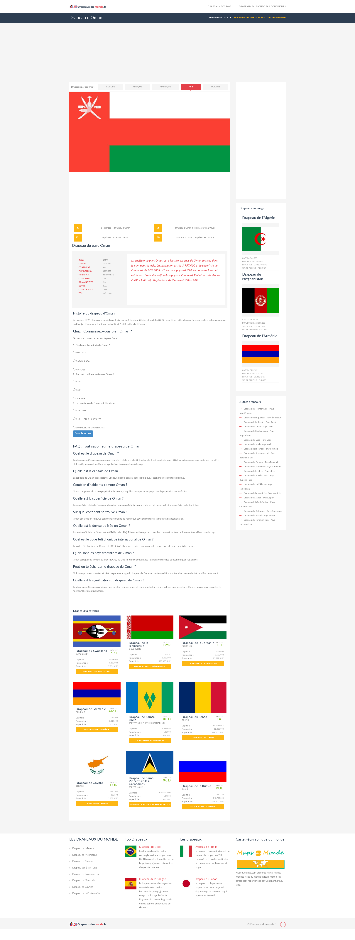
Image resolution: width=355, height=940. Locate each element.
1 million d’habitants (88, 419)
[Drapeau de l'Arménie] (97, 693)
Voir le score (83, 433)
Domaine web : (86, 282)
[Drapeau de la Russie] (202, 766)
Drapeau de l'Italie (206, 847)
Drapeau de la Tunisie (254, 449)
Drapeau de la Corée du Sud (86, 893)
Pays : (81, 260)
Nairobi (80, 370)
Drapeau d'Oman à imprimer (189, 238)
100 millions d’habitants (90, 428)
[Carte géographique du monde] (261, 858)
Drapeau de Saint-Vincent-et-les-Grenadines (150, 805)
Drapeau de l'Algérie (258, 218)
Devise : (83, 286)
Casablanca (82, 361)
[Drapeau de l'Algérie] (260, 239)
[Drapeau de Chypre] (97, 765)
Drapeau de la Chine (82, 887)
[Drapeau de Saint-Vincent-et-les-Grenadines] (150, 762)
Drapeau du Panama (253, 462)
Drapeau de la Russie (202, 807)
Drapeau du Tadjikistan (255, 484)
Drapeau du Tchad (203, 738)
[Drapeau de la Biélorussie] (150, 627)
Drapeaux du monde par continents (262, 6)
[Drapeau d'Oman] (149, 132)
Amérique (165, 87)
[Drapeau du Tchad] (202, 697)
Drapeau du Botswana (254, 511)
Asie (191, 87)
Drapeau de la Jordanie (203, 664)
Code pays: (84, 278)
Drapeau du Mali (252, 444)
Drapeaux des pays (219, 6)
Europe (110, 87)
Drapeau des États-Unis (84, 868)
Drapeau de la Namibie (255, 493)
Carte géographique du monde (260, 839)
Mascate (80, 353)
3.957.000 (80, 411)
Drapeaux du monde (220, 18)
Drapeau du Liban (252, 426)
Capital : (83, 264)
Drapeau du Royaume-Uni (256, 453)
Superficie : (85, 275)
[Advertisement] (177, 56)
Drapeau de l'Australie (83, 880)
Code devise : (86, 290)
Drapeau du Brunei (253, 515)
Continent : (85, 267)
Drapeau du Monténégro (256, 409)
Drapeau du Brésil (150, 847)
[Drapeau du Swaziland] (97, 631)
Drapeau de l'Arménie (96, 730)
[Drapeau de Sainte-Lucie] (150, 697)
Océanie (215, 87)
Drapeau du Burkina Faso (256, 475)
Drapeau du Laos (252, 440)
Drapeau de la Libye (253, 471)
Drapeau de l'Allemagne (84, 855)
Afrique (137, 87)
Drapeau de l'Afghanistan (256, 431)
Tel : (81, 293)
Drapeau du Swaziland (96, 672)
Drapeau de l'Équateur (254, 418)
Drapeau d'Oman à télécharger (189, 228)
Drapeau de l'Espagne (152, 879)
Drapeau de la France (83, 848)
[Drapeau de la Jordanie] (202, 627)
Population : (85, 271)
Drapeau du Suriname (254, 466)
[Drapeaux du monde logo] (89, 6)
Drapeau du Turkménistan (256, 520)
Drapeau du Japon (252, 498)
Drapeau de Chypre (97, 804)
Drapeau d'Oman (122, 228)
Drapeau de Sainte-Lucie (150, 741)
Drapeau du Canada (82, 861)
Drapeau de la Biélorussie (149, 667)
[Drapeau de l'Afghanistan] (260, 300)
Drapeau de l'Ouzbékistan (256, 502)
